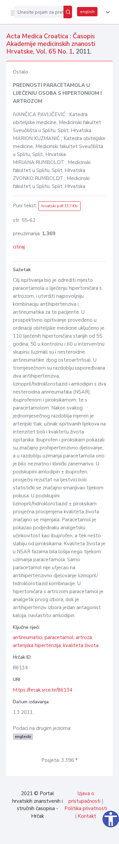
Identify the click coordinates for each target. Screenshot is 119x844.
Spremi (63, 835)
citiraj (19, 247)
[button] (106, 12)
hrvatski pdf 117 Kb (59, 206)
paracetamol (59, 637)
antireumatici (27, 637)
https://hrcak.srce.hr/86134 (42, 690)
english (87, 11)
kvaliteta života (81, 645)
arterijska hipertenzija (37, 645)
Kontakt (87, 816)
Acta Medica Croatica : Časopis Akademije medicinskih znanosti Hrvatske (50, 44)
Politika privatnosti (85, 808)
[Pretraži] (67, 12)
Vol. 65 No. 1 (54, 51)
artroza (84, 637)
